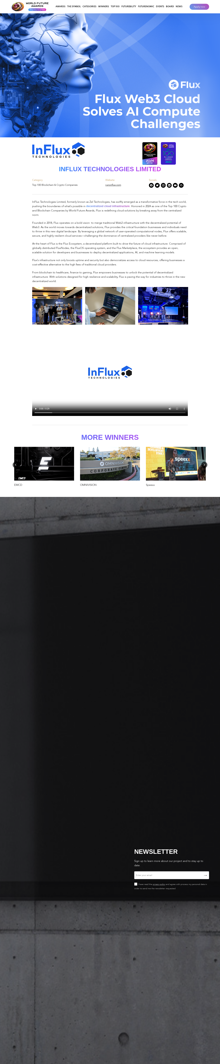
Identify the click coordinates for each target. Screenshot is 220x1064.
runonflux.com (113, 185)
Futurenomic (146, 7)
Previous (37, 306)
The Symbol (74, 7)
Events (160, 7)
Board (170, 7)
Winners (103, 7)
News (179, 7)
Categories (89, 7)
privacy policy (159, 884)
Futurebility (128, 7)
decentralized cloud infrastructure (108, 206)
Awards (60, 7)
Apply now (199, 6)
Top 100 (115, 7)
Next (183, 306)
